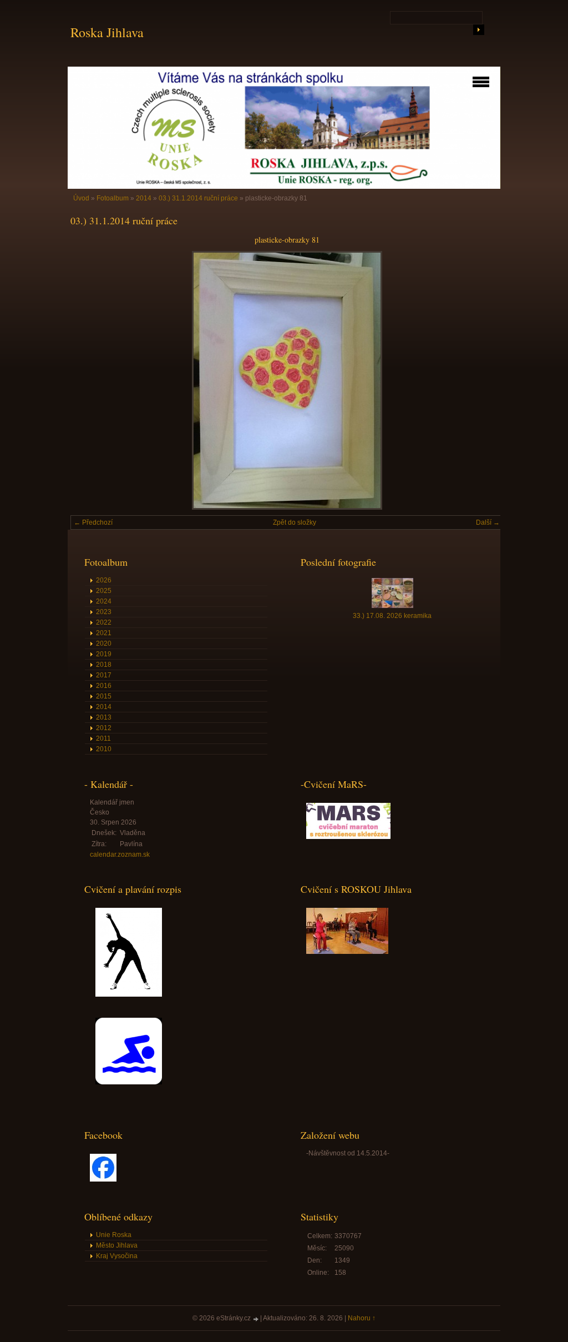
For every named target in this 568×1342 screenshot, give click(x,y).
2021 (103, 633)
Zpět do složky (294, 522)
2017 (103, 675)
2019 (103, 654)
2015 (103, 696)
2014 (143, 198)
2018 (103, 665)
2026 (103, 580)
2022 (103, 622)
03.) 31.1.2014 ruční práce (198, 198)
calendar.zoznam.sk (120, 854)
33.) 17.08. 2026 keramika (392, 616)
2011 (103, 738)
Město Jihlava (117, 1245)
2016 (103, 686)
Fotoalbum (113, 198)
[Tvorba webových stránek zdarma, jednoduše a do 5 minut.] (256, 1318)
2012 (103, 728)
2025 (103, 591)
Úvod (81, 198)
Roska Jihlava (107, 32)
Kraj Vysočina (117, 1256)
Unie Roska (113, 1235)
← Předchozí (93, 522)
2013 (103, 717)
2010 (103, 749)
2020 (103, 643)
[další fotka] (485, 380)
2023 (103, 612)
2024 (103, 601)
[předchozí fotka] (88, 380)
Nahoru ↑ (362, 1318)
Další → (488, 522)
